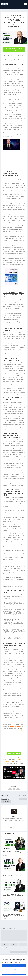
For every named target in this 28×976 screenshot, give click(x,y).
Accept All (14, 965)
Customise (14, 969)
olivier (14, 816)
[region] (14, 965)
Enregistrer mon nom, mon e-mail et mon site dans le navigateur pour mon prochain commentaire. (13, 948)
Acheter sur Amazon (14, 753)
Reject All (14, 973)
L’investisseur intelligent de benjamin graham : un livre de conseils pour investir (13, 895)
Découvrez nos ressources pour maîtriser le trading (14, 49)
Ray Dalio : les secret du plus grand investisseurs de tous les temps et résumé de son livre (13, 915)
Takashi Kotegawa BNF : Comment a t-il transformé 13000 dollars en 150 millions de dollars (14, 853)
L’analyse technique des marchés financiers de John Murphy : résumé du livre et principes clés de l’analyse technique (13, 874)
